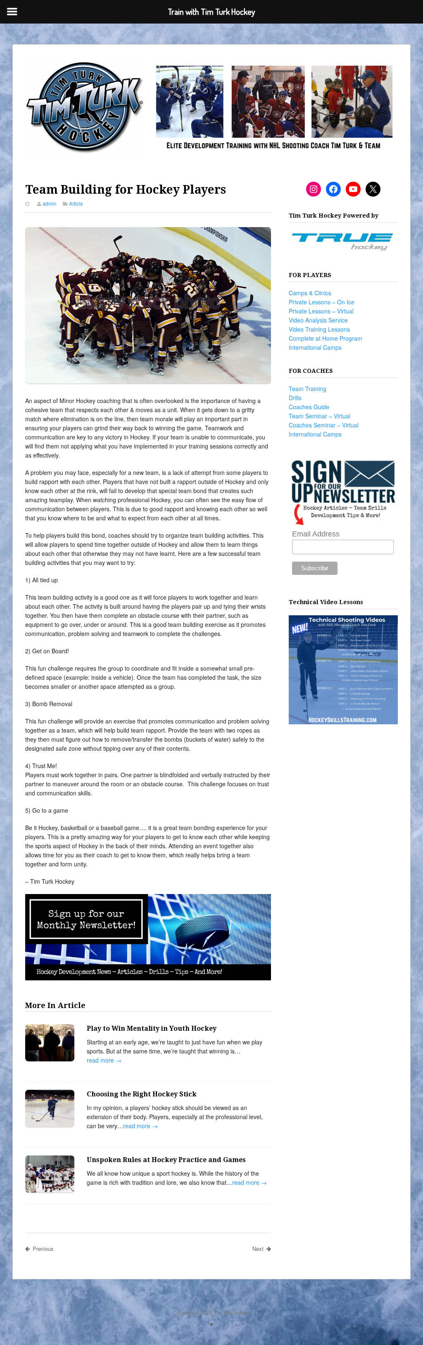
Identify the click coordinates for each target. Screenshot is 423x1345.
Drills (295, 398)
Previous (43, 1248)
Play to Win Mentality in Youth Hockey (151, 1028)
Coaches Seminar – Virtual (324, 425)
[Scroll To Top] (211, 1324)
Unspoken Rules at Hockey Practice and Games (166, 1160)
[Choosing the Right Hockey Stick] (49, 1109)
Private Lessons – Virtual (321, 311)
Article (76, 203)
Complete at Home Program (325, 338)
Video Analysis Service (318, 320)
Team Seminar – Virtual (319, 416)
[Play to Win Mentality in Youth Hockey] (49, 1043)
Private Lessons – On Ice (321, 302)
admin (50, 203)
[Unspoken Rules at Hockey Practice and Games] (49, 1175)
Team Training (307, 388)
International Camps (315, 347)
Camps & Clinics (310, 293)
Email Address (316, 534)
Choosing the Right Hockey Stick (142, 1094)
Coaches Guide (309, 407)
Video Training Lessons (319, 329)
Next (258, 1248)
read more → (104, 1060)
